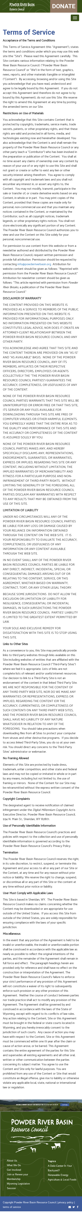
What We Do (14, 1165)
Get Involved (14, 1169)
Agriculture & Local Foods (62, 1179)
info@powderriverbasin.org (34, 264)
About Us (12, 1160)
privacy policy (65, 1202)
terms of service (12, 1207)
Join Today (65, 1104)
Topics (52, 1161)
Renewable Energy (58, 1175)
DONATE (63, 6)
